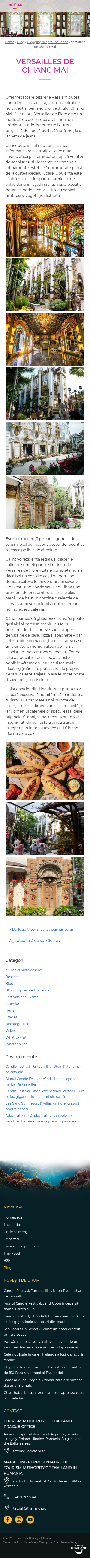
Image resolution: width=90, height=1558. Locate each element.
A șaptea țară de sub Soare (33, 940)
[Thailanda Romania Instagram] (19, 1520)
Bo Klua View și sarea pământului (42, 929)
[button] (84, 6)
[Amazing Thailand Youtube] (30, 1520)
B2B (7, 1261)
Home (9, 42)
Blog (20, 42)
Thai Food (12, 1253)
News (10, 1010)
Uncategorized (17, 1024)
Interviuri (13, 1004)
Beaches (12, 977)
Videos (11, 1031)
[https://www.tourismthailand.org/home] (78, 1549)
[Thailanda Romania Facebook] (8, 1520)
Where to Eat (16, 1044)
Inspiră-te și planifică (21, 1246)
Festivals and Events (22, 997)
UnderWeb (30, 1542)
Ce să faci (11, 1239)
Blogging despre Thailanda (47, 42)
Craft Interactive (65, 1542)
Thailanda (12, 1225)
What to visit (16, 1037)
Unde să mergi (16, 1232)
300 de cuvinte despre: (24, 970)
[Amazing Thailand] (15, 6)
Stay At (11, 1017)
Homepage (13, 1217)
